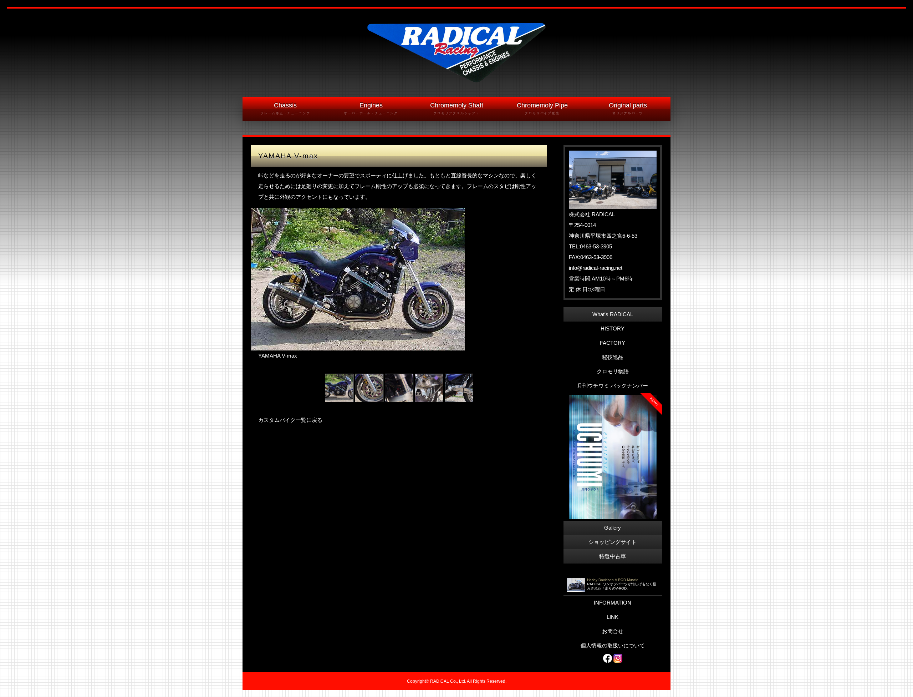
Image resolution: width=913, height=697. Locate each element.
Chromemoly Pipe (542, 108)
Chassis (285, 108)
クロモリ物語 (613, 371)
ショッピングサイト (612, 542)
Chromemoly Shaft (456, 108)
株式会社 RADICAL (592, 214)
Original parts (628, 108)
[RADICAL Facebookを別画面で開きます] (607, 658)
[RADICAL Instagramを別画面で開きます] (617, 658)
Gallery (612, 528)
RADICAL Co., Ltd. (448, 681)
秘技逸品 (612, 357)
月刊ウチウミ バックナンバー (612, 386)
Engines (371, 108)
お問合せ (612, 631)
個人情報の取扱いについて (613, 645)
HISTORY (612, 328)
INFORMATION (612, 603)
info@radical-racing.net (595, 268)
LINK (612, 617)
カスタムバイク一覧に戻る (290, 420)
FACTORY (612, 343)
